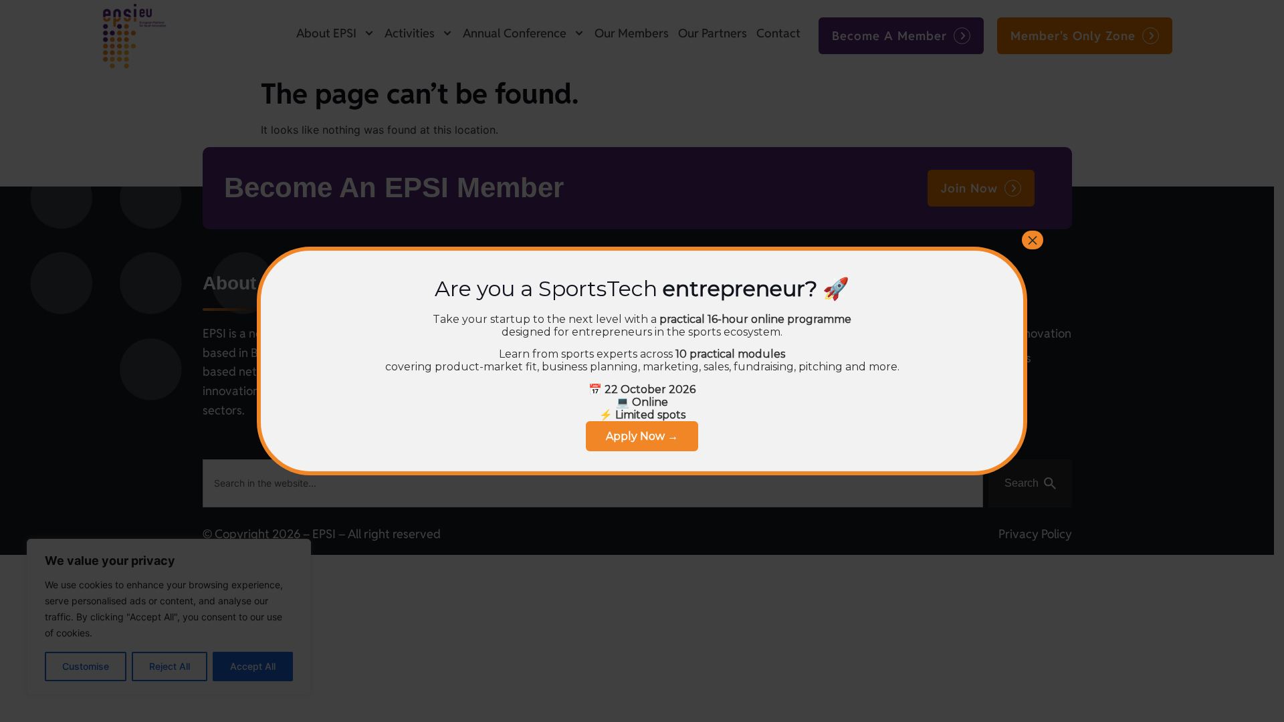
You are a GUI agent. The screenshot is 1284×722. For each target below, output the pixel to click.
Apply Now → (642, 436)
